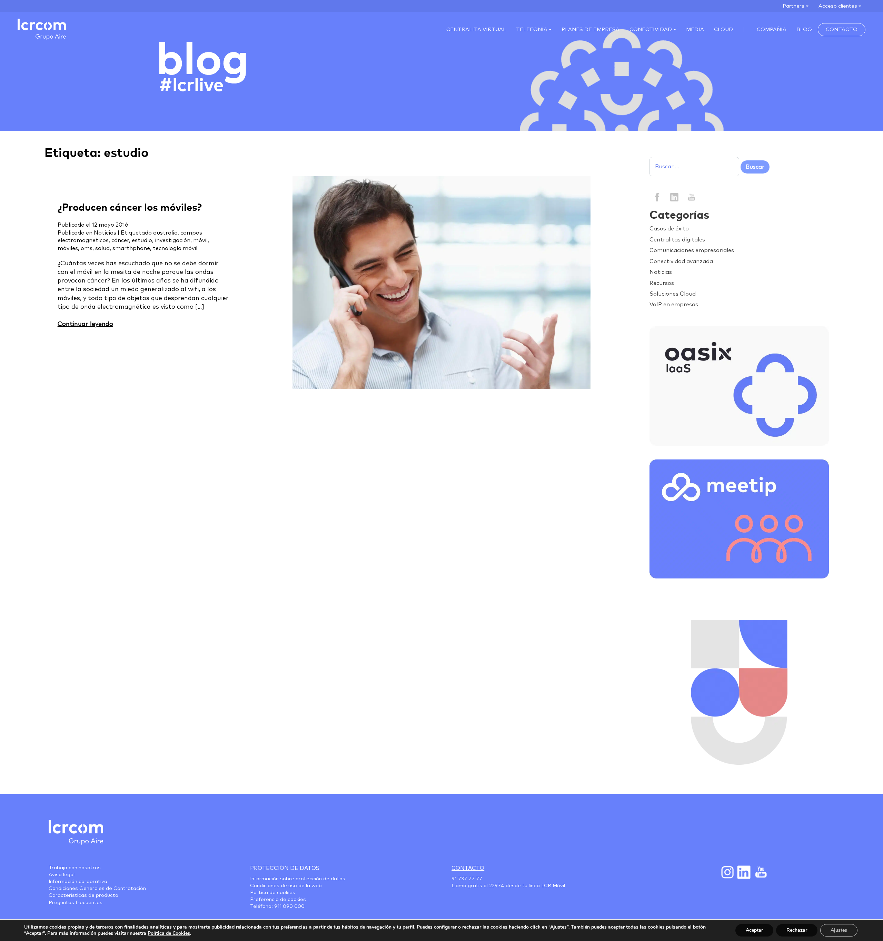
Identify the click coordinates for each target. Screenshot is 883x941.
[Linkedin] (674, 196)
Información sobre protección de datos (297, 878)
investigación (172, 240)
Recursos (661, 283)
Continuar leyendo (85, 324)
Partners (793, 6)
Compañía (771, 29)
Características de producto (83, 895)
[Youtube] (760, 872)
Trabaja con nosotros (75, 867)
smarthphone (131, 248)
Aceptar (754, 930)
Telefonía (531, 29)
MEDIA (695, 29)
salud (102, 248)
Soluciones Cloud (672, 294)
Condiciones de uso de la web (286, 885)
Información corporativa (78, 881)
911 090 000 (289, 906)
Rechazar (796, 930)
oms (86, 248)
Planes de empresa (590, 29)
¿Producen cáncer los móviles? (130, 208)
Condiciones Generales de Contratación (97, 888)
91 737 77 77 (467, 878)
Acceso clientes (837, 6)
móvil (200, 240)
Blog (804, 29)
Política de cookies (272, 892)
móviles (68, 248)
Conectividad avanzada (681, 261)
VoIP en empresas (673, 304)
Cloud (723, 29)
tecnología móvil (175, 248)
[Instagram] (727, 872)
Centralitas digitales (677, 239)
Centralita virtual (476, 29)
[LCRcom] (42, 29)
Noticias (105, 233)
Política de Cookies (169, 933)
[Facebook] (657, 196)
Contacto (841, 29)
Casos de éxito (669, 228)
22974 (496, 885)
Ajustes (839, 930)
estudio (142, 240)
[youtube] (691, 196)
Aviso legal (62, 874)
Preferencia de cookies (278, 899)
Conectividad (650, 29)
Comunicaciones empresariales (691, 250)
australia (165, 233)
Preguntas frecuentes (75, 902)
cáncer (120, 240)
